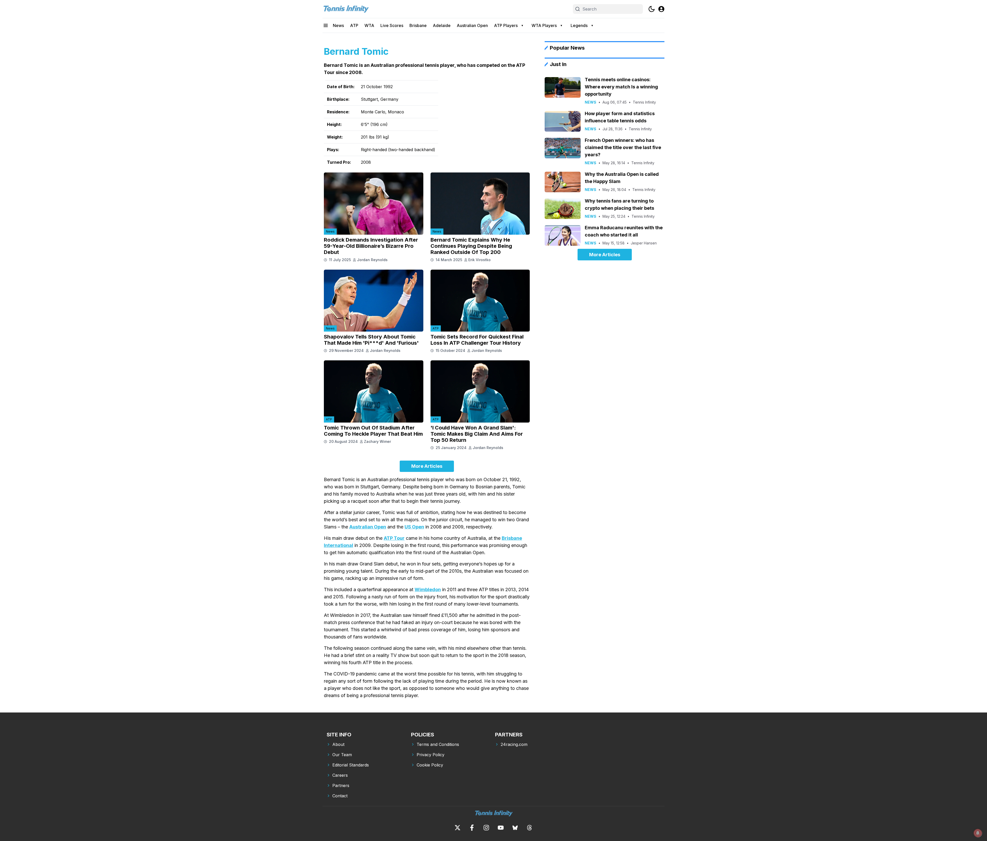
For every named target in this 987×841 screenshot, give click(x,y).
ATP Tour (394, 538)
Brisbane (418, 25)
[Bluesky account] (515, 828)
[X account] (457, 828)
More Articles (426, 466)
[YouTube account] (501, 828)
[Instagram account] (486, 828)
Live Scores (391, 25)
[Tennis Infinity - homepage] (346, 9)
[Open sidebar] (326, 25)
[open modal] (661, 9)
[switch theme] (651, 9)
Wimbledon (428, 589)
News (338, 25)
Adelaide (442, 25)
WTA (369, 25)
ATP (354, 25)
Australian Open (472, 25)
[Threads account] (529, 828)
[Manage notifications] (978, 833)
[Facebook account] (472, 828)
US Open (414, 526)
